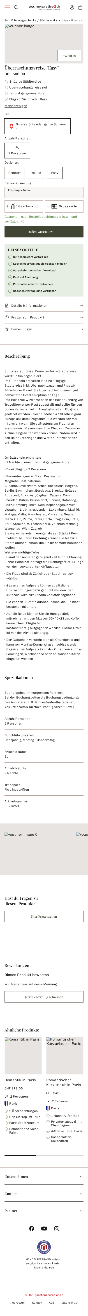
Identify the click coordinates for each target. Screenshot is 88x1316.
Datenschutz (69, 1302)
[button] (44, 105)
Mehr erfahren (44, 1267)
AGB (52, 1302)
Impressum (17, 1302)
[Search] (16, 7)
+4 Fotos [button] (69, 55)
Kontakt (37, 1302)
